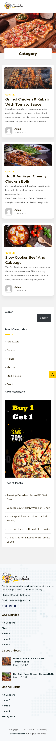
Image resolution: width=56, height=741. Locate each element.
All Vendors (8, 622)
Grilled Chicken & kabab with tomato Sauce (28, 539)
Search (9, 312)
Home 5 (6, 700)
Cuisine (11, 350)
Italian (10, 358)
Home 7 (6, 644)
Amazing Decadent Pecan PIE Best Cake (27, 497)
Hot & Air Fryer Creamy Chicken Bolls (33, 674)
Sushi (10, 384)
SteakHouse (14, 376)
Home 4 (6, 633)
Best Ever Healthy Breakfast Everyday (29, 529)
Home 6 (6, 639)
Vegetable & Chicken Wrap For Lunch (28, 508)
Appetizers (13, 341)
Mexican (11, 367)
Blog (4, 628)
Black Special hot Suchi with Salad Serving (27, 518)
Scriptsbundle (17, 733)
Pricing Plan (8, 716)
